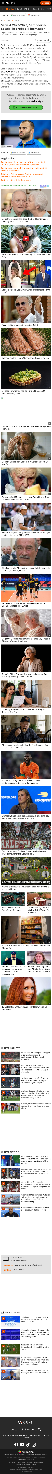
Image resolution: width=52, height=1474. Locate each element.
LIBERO (7, 1454)
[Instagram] (34, 1446)
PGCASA (44, 1454)
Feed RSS (46, 1435)
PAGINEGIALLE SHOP (34, 1454)
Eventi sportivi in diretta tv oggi (28, 1265)
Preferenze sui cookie (23, 1464)
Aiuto (34, 1464)
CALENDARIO (23, 9)
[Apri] (3, 3)
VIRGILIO (13, 1454)
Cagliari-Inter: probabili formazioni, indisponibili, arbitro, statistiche (24, 169)
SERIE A (16, 20)
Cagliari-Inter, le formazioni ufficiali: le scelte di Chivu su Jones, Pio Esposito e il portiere (23, 163)
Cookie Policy (38, 1462)
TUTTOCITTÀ (21, 1457)
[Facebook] (16, 1446)
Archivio (26, 1438)
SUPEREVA (30, 1459)
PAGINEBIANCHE (11, 1457)
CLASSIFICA (38, 9)
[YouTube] (22, 1446)
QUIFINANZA (42, 1457)
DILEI (28, 1457)
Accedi (45, 3)
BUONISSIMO (22, 1459)
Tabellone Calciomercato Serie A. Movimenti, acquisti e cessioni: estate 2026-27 (22, 175)
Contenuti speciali (10, 1435)
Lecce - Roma (18, 1269)
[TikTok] (28, 1446)
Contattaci (23, 1435)
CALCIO (8, 20)
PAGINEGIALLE (22, 1454)
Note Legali (21, 1462)
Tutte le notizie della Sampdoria (16, 180)
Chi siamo (12, 1462)
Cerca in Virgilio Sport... (24, 1429)
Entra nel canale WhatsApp (27, 107)
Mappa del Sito (35, 1435)
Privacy (29, 1462)
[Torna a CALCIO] (3, 9)
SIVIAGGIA (34, 1457)
